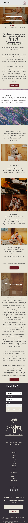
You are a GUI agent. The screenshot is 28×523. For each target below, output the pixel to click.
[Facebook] (10, 490)
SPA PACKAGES (14, 22)
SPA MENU (14, 18)
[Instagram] (13, 490)
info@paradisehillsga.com (14, 42)
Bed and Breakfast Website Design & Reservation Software (13, 522)
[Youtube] (18, 490)
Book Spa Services (14, 85)
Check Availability (14, 409)
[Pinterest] (15, 490)
